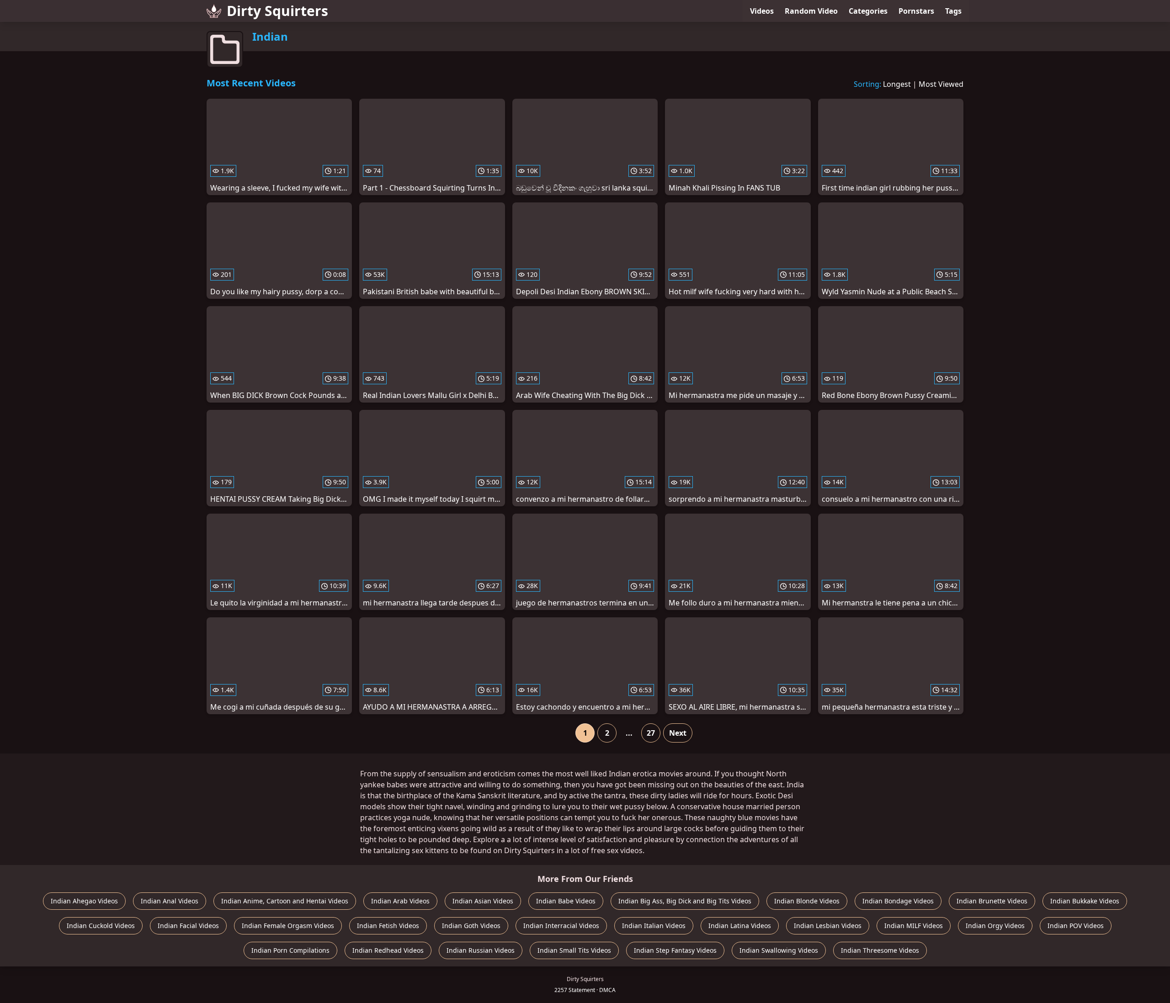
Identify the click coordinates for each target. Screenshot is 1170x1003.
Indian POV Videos (1076, 925)
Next (677, 733)
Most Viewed (941, 84)
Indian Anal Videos (169, 901)
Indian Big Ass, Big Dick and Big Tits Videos (684, 901)
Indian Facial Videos (188, 925)
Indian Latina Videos (739, 925)
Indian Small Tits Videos (574, 950)
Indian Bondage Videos (898, 901)
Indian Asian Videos (482, 901)
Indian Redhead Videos (388, 950)
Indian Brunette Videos (992, 901)
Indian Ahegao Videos (84, 901)
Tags (953, 11)
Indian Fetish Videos (388, 925)
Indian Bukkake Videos (1084, 901)
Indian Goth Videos (471, 925)
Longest (897, 84)
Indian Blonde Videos (807, 901)
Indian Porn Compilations (290, 950)
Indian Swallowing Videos (778, 950)
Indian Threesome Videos (880, 950)
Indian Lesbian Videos (828, 925)
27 (651, 733)
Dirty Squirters (277, 10)
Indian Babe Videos (566, 901)
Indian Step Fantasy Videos (675, 950)
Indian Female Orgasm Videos (288, 925)
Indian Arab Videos (400, 901)
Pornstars (916, 11)
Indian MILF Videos (913, 925)
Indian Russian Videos (481, 950)
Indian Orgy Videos (995, 925)
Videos (762, 11)
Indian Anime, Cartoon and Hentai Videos (284, 901)
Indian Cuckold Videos (101, 925)
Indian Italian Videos (654, 925)
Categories (868, 11)
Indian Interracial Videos (561, 925)
